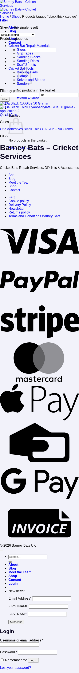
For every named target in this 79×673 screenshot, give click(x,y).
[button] (4, 20)
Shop (16, 16)
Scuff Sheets (26, 64)
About (12, 175)
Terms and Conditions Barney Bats (34, 216)
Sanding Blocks (28, 57)
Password (8, 652)
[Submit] (10, 562)
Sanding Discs (28, 61)
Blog (12, 31)
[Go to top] (1, 550)
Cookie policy (18, 201)
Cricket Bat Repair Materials (29, 46)
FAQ (11, 197)
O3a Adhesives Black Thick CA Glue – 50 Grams (36, 129)
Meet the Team (19, 182)
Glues (21, 49)
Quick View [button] (8, 115)
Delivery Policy (19, 205)
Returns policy (19, 212)
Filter (5, 99)
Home (4, 16)
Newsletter (16, 208)
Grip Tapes (25, 53)
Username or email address (21, 640)
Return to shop (28, 97)
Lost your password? (15, 667)
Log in (33, 660)
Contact (14, 42)
